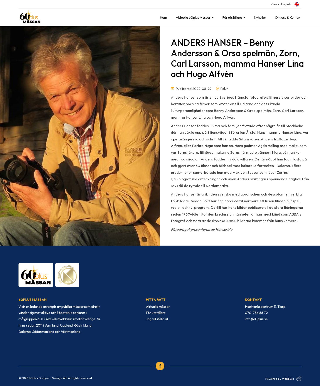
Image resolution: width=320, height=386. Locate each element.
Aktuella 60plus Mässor (193, 17)
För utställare (232, 17)
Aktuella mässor (158, 306)
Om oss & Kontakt (288, 17)
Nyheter (260, 17)
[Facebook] (160, 366)
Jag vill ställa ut (157, 319)
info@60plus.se (256, 319)
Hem (163, 17)
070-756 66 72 (256, 312)
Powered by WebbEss (279, 378)
